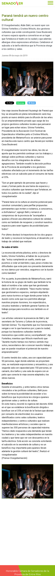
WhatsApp (20, 103)
